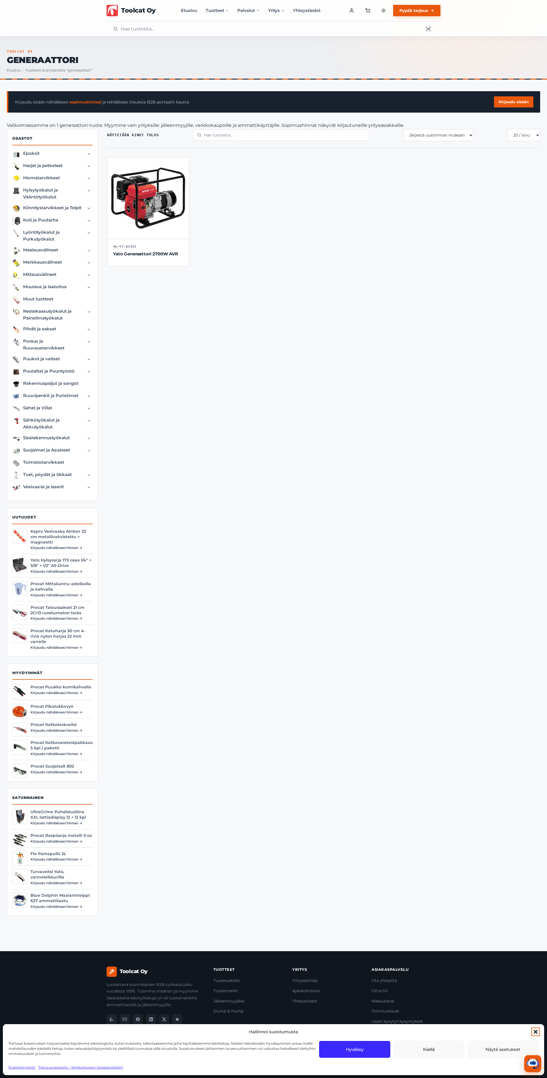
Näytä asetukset (502, 1049)
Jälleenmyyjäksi (229, 1001)
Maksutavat (383, 1001)
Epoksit (31, 153)
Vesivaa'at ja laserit (43, 486)
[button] (535, 1032)
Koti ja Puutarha (40, 220)
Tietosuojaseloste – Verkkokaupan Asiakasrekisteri (80, 1067)
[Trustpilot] (177, 1019)
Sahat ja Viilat (37, 407)
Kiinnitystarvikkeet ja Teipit (52, 207)
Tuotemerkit (225, 990)
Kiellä (429, 1049)
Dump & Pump (228, 1011)
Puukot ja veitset (41, 358)
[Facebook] (138, 1019)
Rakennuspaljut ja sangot (50, 383)
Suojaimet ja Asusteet (46, 450)
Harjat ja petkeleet (43, 165)
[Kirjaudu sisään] (351, 10)
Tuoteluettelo (226, 980)
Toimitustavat (385, 1011)
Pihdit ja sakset (39, 328)
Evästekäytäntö (22, 1067)
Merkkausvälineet (42, 262)
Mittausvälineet (39, 274)
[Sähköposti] (125, 1019)
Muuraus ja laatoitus (45, 286)
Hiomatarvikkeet (41, 177)
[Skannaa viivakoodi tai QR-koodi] (428, 28)
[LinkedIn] (151, 1019)
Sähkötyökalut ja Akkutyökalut (41, 423)
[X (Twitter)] (164, 1019)
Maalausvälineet (40, 250)
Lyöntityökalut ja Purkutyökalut (41, 235)
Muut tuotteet (38, 299)
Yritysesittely (305, 980)
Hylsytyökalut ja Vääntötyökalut (40, 193)
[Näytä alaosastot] (89, 154)
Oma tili (380, 990)
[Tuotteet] (367, 10)
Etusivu (189, 10)
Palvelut (246, 10)
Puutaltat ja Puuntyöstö (49, 371)
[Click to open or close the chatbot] (532, 1063)
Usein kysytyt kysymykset (397, 1021)
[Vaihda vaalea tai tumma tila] (383, 10)
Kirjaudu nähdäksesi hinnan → (56, 548)
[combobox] (270, 29)
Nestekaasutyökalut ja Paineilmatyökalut (47, 314)
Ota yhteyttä (384, 980)
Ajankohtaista (306, 990)
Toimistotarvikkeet (43, 462)
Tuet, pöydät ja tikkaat (47, 474)
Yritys (274, 10)
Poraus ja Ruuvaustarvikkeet (43, 344)
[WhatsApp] (112, 1019)
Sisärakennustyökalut (46, 437)
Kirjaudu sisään (514, 101)
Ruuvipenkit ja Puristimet (50, 395)
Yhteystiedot (307, 10)
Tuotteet (215, 10)
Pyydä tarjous (413, 10)
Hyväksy (355, 1049)
